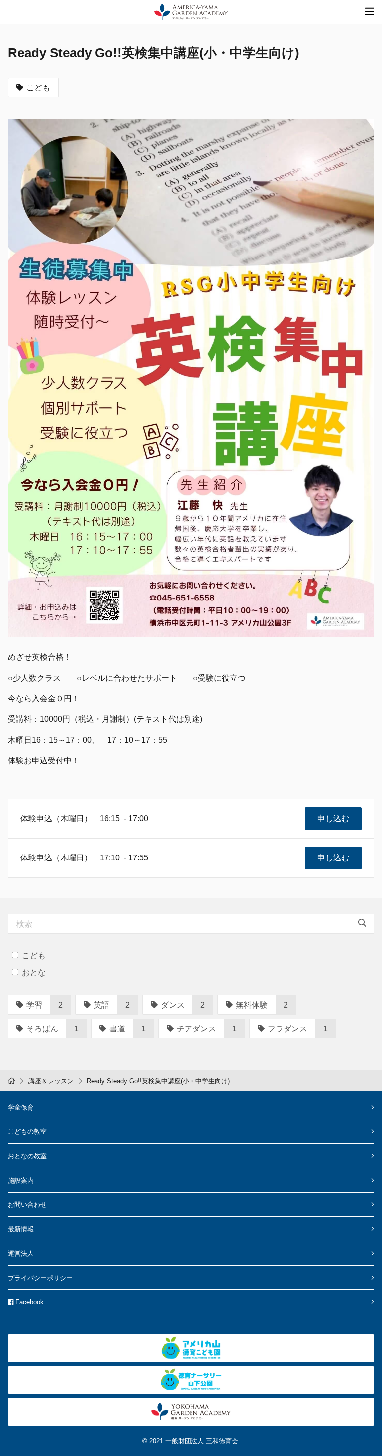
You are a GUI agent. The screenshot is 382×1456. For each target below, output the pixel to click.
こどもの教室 (27, 1131)
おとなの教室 (27, 1156)
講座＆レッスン (51, 1081)
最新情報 (21, 1229)
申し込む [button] (333, 818)
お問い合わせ (27, 1204)
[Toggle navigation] (369, 11)
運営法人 (21, 1253)
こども (38, 88)
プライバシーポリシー (40, 1278)
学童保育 (21, 1107)
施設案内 (21, 1180)
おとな (34, 972)
